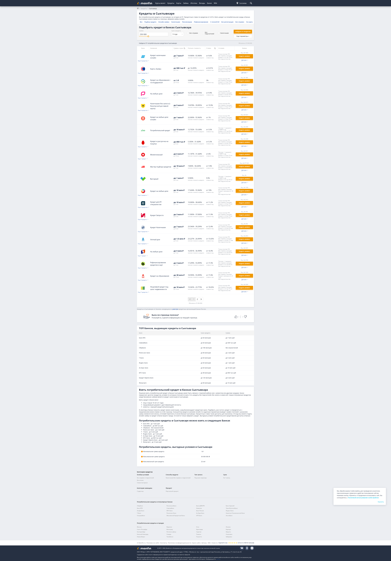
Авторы (204, 543)
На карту (249, 22)
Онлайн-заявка (163, 22)
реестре (175, 309)
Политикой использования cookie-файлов (363, 498)
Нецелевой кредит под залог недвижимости (159, 288)
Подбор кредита (150, 22)
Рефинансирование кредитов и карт (158, 263)
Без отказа (140, 480)
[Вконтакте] (242, 548)
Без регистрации (227, 22)
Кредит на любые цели (159, 191)
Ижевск (228, 527)
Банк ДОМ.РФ (200, 506)
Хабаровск (229, 537)
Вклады (202, 3)
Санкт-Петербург (142, 529)
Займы (185, 3)
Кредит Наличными (158, 227)
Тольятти (199, 537)
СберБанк (140, 506)
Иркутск (228, 532)
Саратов (198, 532)
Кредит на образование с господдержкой (160, 81)
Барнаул (228, 529)
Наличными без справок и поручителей (178, 478)
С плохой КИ (214, 22)
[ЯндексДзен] (252, 548)
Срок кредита (176, 31)
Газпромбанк (141, 515)
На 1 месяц (226, 478)
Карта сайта (196, 543)
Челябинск (170, 537)
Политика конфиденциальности (179, 543)
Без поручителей (209, 33)
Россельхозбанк (171, 506)
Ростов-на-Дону (171, 532)
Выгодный (154, 179)
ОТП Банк (199, 515)
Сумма (141, 31)
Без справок (239, 22)
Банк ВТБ (140, 508)
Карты (178, 3)
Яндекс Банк (230, 511)
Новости (214, 543)
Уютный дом (155, 239)
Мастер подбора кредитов (160, 167)
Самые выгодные (142, 483)
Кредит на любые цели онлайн (159, 118)
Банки (209, 3)
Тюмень (198, 534)
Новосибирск (141, 537)
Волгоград (170, 529)
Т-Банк (139, 513)
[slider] (148, 36)
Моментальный (156, 155)
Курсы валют (160, 3)
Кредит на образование (159, 276)
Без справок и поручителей (145, 478)
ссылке (218, 559)
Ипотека (194, 3)
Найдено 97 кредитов (242, 31)
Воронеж (169, 527)
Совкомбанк (170, 508)
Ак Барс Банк (200, 513)
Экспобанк (229, 515)
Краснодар (199, 529)
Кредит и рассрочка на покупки (159, 142)
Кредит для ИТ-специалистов (156, 203)
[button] (226, 56)
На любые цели (156, 94)
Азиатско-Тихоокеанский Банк (235, 513)
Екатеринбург (141, 532)
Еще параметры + (243, 36)
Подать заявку (244, 118)
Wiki (215, 3)
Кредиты (170, 3)
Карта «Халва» (155, 69)
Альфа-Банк (140, 511)
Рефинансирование (201, 22)
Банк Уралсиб (230, 506)
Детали (244, 60)
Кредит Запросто (157, 215)
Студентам (140, 491)
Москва (139, 527)
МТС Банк (170, 511)
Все (141, 22)
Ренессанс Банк (171, 513)
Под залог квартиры (200, 478)
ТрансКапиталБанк (232, 508)
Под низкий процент (172, 491)
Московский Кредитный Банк (176, 515)
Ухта (197, 527)
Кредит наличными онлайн (158, 56)
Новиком (199, 508)
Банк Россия (200, 511)
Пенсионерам (187, 22)
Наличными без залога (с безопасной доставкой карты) (160, 106)
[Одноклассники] (247, 548)
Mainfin (146, 548)
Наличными (175, 22)
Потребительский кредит (160, 130)
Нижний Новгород (142, 534)
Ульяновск (229, 534)
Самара (169, 534)
